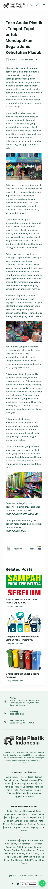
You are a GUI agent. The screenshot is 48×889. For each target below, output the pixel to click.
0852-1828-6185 (17, 714)
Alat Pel (16, 847)
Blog (38, 59)
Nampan (8, 827)
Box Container (12, 777)
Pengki (15, 817)
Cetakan (18, 821)
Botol (40, 817)
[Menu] (44, 5)
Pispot (23, 840)
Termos (35, 860)
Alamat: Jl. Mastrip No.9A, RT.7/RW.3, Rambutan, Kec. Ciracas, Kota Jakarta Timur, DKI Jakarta (25, 702)
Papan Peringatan (29, 780)
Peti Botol (31, 783)
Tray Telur (40, 853)
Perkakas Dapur (18, 824)
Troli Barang (19, 783)
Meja (20, 814)
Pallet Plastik (27, 777)
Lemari (34, 814)
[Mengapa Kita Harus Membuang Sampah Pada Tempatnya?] (24, 622)
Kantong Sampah (25, 853)
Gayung (34, 827)
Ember (10, 811)
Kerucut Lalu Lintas (24, 787)
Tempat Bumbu (28, 850)
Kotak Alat (22, 793)
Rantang (31, 824)
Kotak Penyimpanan (23, 790)
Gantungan (37, 843)
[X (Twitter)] (18, 884)
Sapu (8, 847)
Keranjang (29, 811)
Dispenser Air (30, 821)
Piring (42, 814)
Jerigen (37, 847)
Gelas (8, 817)
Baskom (19, 811)
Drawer (19, 860)
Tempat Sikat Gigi (12, 857)
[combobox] (31, 5)
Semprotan (26, 847)
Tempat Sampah (28, 817)
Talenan (41, 824)
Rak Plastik (33, 840)
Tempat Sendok (11, 850)
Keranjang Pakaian (31, 857)
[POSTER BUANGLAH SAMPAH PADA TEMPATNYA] (24, 585)
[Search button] (37, 5)
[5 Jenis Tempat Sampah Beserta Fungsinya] (24, 659)
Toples (17, 827)
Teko (27, 860)
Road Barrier (28, 796)
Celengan (8, 821)
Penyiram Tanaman (21, 843)
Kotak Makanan (12, 840)
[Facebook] (12, 884)
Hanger (12, 853)
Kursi (26, 814)
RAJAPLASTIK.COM (16, 530)
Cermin (25, 827)
